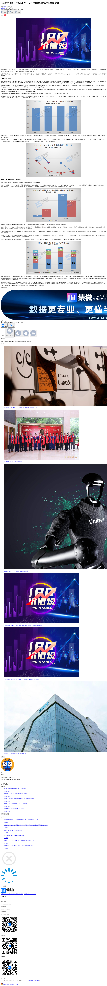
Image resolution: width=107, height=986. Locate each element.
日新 (5, 6)
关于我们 (26, 894)
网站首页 (3, 894)
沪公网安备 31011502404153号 (10, 984)
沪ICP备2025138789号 (33, 980)
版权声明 (7, 894)
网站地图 (21, 894)
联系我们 (16, 894)
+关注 (2, 756)
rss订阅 (34, 894)
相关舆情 (3, 8)
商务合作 (30, 894)
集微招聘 (12, 894)
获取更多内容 (4, 814)
